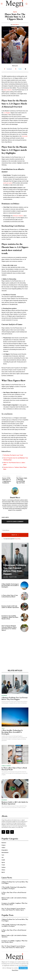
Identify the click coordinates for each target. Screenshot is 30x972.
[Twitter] (12, 832)
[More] (25, 69)
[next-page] (25, 545)
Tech (3, 728)
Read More (15, 970)
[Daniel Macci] (15, 491)
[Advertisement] (15, 650)
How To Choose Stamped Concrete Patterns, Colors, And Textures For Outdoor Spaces (9, 628)
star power (25, 136)
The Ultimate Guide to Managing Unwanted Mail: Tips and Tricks (21, 480)
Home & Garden (6, 765)
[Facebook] (3, 832)
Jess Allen (5, 577)
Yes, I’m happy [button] (23, 968)
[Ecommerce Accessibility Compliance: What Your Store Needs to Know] (24, 617)
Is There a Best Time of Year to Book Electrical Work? (10, 596)
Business (4, 695)
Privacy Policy (17, 538)
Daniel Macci (15, 24)
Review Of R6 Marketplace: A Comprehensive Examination (6, 480)
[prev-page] (23, 545)
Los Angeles (7, 112)
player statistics (8, 90)
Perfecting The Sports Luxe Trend (13, 455)
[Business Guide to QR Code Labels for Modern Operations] (24, 607)
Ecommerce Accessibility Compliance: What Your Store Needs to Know (10, 617)
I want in (14, 534)
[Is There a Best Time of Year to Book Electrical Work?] (24, 596)
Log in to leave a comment (15, 521)
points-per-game (7, 183)
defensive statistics (18, 215)
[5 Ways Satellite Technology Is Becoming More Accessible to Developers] (24, 585)
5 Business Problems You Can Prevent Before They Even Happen (14, 569)
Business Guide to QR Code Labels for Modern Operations (10, 606)
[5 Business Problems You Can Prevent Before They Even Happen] (15, 561)
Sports (15, 12)
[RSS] (7, 832)
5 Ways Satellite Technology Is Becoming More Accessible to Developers (10, 585)
